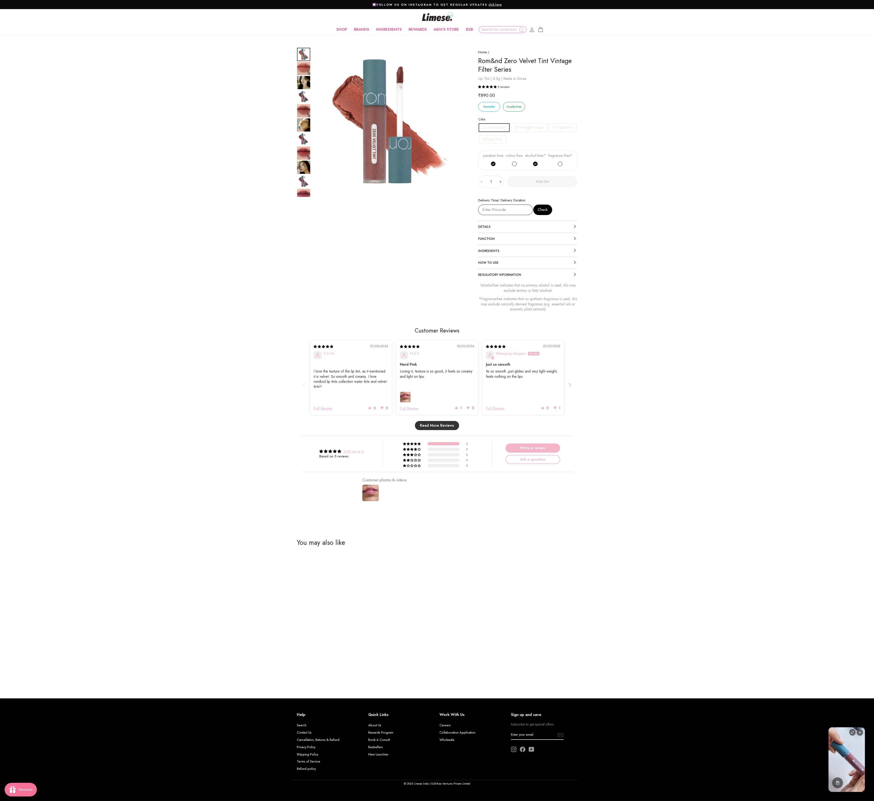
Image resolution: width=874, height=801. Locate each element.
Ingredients (389, 29)
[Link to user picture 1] (405, 397)
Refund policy (306, 768)
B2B (469, 29)
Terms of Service (308, 761)
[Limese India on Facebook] (522, 749)
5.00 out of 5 (353, 451)
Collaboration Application (457, 732)
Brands (361, 29)
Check (543, 209)
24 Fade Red (562, 127)
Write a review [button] (532, 448)
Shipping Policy (307, 754)
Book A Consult (379, 740)
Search (301, 725)
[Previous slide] (304, 385)
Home (482, 52)
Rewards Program (380, 732)
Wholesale (447, 740)
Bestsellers (375, 747)
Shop (341, 29)
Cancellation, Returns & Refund (318, 740)
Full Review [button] (323, 408)
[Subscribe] (561, 735)
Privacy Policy (306, 747)
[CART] (540, 29)
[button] (488, 87)
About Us (374, 725)
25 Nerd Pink (492, 139)
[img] (323, 346)
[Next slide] (570, 385)
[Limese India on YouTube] (531, 749)
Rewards (418, 29)
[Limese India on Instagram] (513, 749)
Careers (445, 725)
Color (481, 119)
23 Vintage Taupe (529, 127)
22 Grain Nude (494, 127)
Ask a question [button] (532, 459)
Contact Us (304, 732)
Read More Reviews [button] (437, 425)
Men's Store (446, 29)
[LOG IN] (532, 29)
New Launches (378, 754)
